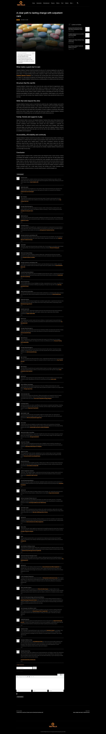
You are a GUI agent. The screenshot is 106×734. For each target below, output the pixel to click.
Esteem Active (24, 177)
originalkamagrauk (25, 619)
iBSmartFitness (24, 337)
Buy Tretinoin (24, 196)
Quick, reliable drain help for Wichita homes (81, 712)
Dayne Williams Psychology (27, 384)
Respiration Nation (25, 299)
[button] (17, 677)
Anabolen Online (24, 628)
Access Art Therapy (25, 442)
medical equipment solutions (27, 470)
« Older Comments (20, 664)
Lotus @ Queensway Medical (27, 272)
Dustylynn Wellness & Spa (26, 640)
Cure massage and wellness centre (28, 608)
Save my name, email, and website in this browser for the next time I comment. (34, 693)
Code (63, 674)
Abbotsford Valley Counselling (27, 432)
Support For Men (24, 451)
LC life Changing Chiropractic (27, 576)
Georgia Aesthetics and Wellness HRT (29, 235)
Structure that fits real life (23, 56)
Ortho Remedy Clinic (25, 394)
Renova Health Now (25, 281)
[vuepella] (23, 3)
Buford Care (23, 318)
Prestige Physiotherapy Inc (27, 206)
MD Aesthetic (24, 366)
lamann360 (23, 244)
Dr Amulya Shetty (24, 225)
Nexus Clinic (23, 527)
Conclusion (20, 62)
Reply (22, 183)
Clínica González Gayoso (26, 587)
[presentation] (17, 677)
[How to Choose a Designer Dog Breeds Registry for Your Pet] (87, 47)
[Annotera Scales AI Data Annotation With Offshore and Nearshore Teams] (87, 29)
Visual (59, 674)
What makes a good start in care (24, 55)
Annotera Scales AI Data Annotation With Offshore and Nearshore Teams (75, 28)
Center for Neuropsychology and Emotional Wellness (32, 597)
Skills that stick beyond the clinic (24, 58)
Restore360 (23, 422)
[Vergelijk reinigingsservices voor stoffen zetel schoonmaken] (87, 35)
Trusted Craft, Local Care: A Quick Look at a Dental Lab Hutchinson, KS (29, 712)
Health (18, 19)
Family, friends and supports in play (25, 59)
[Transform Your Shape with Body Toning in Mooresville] (87, 41)
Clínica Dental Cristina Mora (27, 291)
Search (34, 667)
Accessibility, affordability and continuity (26, 61)
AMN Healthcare (24, 216)
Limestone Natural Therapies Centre (29, 555)
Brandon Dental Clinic (25, 651)
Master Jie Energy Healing (26, 253)
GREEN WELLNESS (24, 187)
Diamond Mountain (25, 461)
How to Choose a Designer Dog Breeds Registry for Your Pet (75, 46)
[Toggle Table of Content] (32, 53)
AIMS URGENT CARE (25, 413)
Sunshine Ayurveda (25, 309)
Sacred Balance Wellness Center (28, 546)
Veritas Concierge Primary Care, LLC (29, 498)
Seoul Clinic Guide (24, 507)
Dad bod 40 (23, 376)
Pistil (22, 536)
